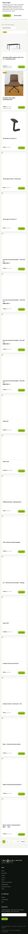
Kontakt (3, 897)
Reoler (2, 879)
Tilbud (2, 889)
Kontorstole (4, 873)
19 (18, 841)
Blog (2, 901)
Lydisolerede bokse (6, 886)
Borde (2, 870)
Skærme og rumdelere (6, 882)
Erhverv (6, 15)
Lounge (3, 877)
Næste (23, 841)
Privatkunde (17, 15)
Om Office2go (4, 899)
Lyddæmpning (4, 884)
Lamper (3, 875)
